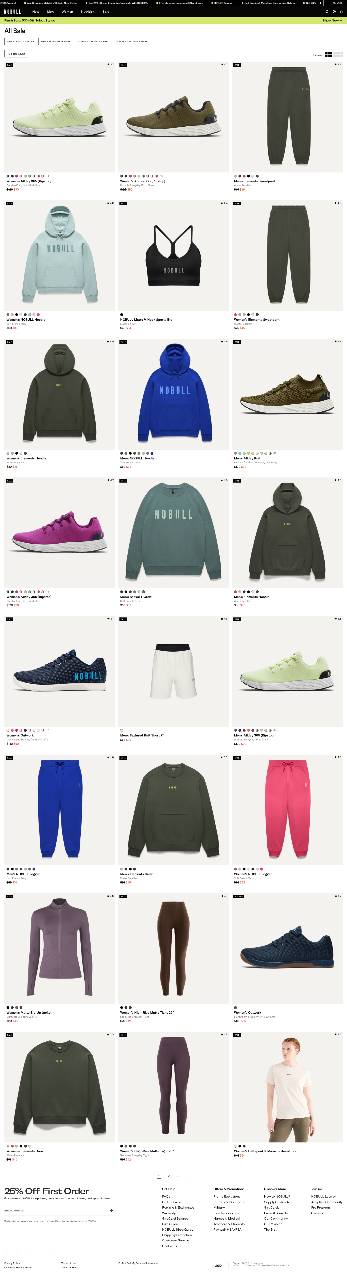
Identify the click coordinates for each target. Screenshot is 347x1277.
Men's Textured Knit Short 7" (142, 735)
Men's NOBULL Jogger (23, 874)
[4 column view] (338, 54)
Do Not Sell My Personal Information (138, 1263)
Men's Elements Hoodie (251, 596)
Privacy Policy (12, 1263)
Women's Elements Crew (25, 1151)
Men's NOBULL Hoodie (137, 458)
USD (221, 1266)
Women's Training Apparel (132, 41)
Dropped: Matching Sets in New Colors (31, 3)
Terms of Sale (69, 1267)
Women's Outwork (20, 735)
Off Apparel (203, 3)
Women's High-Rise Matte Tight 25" (147, 1012)
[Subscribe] (110, 1210)
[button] (320, 3)
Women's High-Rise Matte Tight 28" (147, 1151)
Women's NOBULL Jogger (253, 874)
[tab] (8, 175)
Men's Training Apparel (55, 41)
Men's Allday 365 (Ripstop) (254, 735)
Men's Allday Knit (247, 458)
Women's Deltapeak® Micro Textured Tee (265, 1151)
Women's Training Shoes (93, 41)
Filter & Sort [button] (18, 54)
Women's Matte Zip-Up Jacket (29, 1012)
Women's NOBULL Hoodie (26, 319)
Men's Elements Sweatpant (254, 181)
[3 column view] (328, 54)
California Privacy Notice (18, 1267)
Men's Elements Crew (136, 874)
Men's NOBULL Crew (136, 596)
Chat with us (171, 1246)
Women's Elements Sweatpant (257, 319)
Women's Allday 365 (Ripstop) (29, 181)
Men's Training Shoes (20, 41)
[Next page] (188, 1176)
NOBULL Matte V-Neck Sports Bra (146, 319)
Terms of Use (68, 1263)
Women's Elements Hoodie (26, 458)
